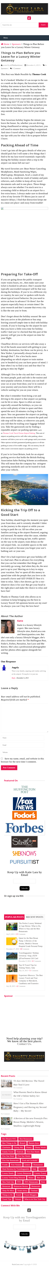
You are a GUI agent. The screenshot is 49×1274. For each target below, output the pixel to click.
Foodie (5, 1165)
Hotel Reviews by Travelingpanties (15, 1169)
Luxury (42, 1169)
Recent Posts (34, 917)
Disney (29, 1147)
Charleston (6, 1147)
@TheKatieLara (16, 65)
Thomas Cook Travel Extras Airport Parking (19, 433)
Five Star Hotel (8, 1156)
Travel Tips (6, 1199)
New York (41, 1178)
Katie (20, 620)
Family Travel (7, 1152)
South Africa (22, 1191)
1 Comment (16, 68)
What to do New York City (34, 1199)
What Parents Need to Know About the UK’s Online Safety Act (30, 1094)
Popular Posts (14, 917)
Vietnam (18, 1199)
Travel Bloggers (30, 1195)
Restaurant (6, 1186)
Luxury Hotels (7, 1173)
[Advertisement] (24, 907)
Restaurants (35, 1186)
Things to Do (7, 1195)
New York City (8, 1182)
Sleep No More (8, 1191)
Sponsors (16, 44)
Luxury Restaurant (24, 1173)
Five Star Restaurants (10, 1160)
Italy (34, 1169)
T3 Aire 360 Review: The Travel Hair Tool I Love (28, 1083)
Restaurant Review (21, 1186)
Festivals (20, 1152)
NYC (19, 1182)
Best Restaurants (26, 1139)
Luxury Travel (40, 1173)
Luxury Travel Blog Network (13, 1178)
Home (6, 44)
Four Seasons (16, 1165)
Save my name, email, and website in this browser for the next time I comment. (22, 760)
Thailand (34, 1191)
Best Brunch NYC (9, 1139)
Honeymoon (38, 1165)
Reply (13, 678)
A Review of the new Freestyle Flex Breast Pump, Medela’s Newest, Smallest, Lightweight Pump (30, 1122)
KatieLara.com (17, 1264)
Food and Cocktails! (30, 1160)
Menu (5, 38)
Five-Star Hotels (33, 1152)
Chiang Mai (18, 1147)
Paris (43, 1182)
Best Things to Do (9, 1143)
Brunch (22, 1143)
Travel (18, 1195)
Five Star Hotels (24, 1156)
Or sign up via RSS (13, 895)
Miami (30, 1178)
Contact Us (24, 1044)
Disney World (40, 1147)
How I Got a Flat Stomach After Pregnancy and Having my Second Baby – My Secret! (30, 1107)
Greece (27, 1165)
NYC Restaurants (31, 1182)
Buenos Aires (34, 1143)
